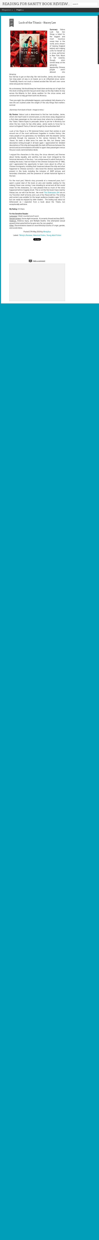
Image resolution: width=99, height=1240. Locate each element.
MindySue (47, 231)
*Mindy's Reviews (25, 235)
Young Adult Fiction (53, 235)
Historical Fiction (39, 235)
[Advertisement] (78, 57)
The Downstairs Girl (51, 192)
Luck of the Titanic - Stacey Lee (37, 22)
